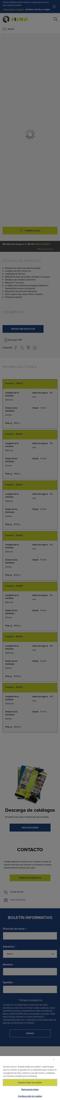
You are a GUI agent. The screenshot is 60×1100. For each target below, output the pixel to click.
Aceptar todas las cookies (30, 1082)
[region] (30, 1078)
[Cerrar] (54, 1059)
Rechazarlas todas (30, 1089)
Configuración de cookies (30, 1096)
